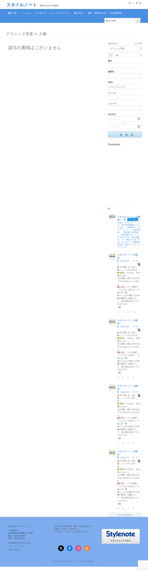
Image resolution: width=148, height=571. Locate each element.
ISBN (110, 82)
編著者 (111, 71)
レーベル (112, 92)
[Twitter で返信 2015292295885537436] (118, 508)
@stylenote (125, 260)
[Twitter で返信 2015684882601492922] (118, 443)
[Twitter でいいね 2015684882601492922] (129, 443)
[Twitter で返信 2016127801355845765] (118, 312)
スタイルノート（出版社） (127, 256)
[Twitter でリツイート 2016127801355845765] (124, 312)
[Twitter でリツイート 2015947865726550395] (124, 377)
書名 (110, 60)
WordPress (91, 561)
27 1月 (135, 260)
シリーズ (112, 103)
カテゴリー (113, 43)
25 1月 (135, 457)
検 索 (129, 135)
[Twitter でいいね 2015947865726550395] (129, 377)
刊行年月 (112, 114)
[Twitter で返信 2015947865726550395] (118, 377)
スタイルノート (22, 4)
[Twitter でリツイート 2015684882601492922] (124, 443)
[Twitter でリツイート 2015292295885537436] (124, 508)
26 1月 (135, 392)
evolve (55, 561)
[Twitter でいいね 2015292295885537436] (129, 508)
